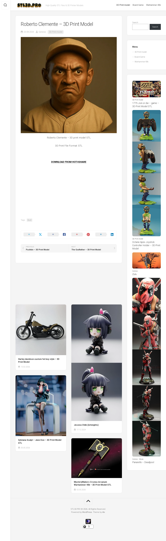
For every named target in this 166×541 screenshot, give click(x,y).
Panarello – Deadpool (143, 462)
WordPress (87, 512)
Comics (135, 271)
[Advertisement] (69, 200)
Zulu (134, 274)
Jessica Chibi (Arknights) (86, 425)
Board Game (138, 5)
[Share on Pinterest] (81, 234)
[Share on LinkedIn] (105, 234)
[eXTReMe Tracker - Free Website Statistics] (88, 523)
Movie (141, 459)
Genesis (42, 32)
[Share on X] (33, 234)
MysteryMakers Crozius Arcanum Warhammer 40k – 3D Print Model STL (92, 483)
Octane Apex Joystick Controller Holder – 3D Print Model (146, 245)
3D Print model (123, 5)
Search (135, 22)
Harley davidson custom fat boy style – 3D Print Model (38, 360)
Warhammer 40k (153, 5)
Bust (29, 220)
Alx (103, 512)
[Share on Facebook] (57, 234)
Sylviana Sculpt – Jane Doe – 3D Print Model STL (39, 441)
